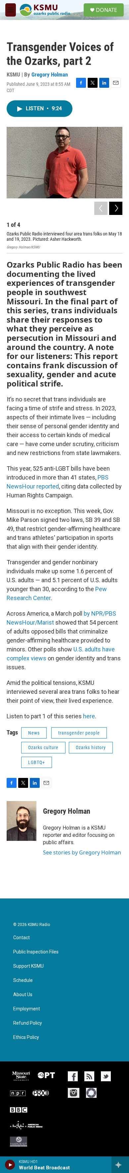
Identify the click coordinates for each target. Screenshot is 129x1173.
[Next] (115, 208)
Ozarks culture (43, 747)
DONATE (106, 10)
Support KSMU (28, 966)
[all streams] (120, 1164)
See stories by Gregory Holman (82, 852)
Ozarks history (91, 747)
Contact (21, 937)
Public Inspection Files (36, 951)
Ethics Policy (26, 1037)
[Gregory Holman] (21, 821)
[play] (10, 1164)
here (89, 716)
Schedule (23, 980)
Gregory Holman (49, 74)
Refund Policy (27, 1023)
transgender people (79, 733)
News (34, 733)
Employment (26, 1008)
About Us (22, 994)
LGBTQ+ (36, 762)
